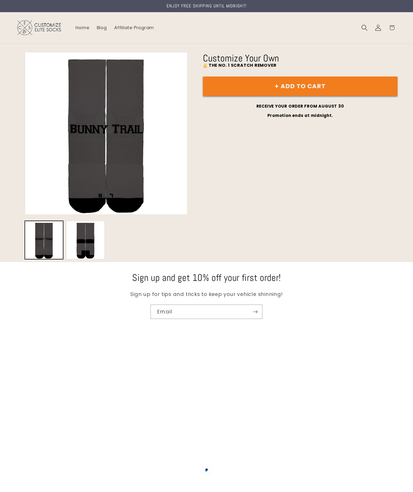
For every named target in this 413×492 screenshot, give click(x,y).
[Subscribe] (255, 312)
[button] (364, 27)
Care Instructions (36, 422)
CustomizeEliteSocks (182, 480)
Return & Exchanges (39, 412)
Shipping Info (31, 392)
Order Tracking (33, 402)
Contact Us (29, 372)
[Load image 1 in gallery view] (44, 240)
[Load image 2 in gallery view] (85, 240)
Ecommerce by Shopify (243, 480)
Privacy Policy (31, 432)
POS (207, 480)
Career (24, 382)
